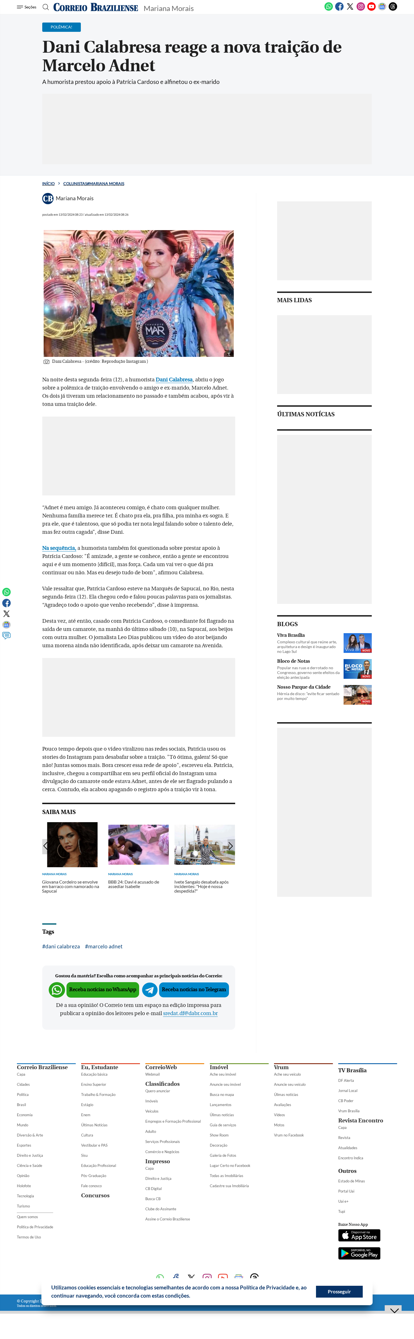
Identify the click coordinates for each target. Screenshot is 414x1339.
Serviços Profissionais (162, 1141)
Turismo (23, 1206)
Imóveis (151, 1101)
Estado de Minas (351, 1181)
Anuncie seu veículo (290, 1084)
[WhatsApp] (328, 9)
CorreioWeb (161, 1067)
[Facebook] (339, 9)
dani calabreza (62, 946)
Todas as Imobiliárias (226, 1175)
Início (48, 183)
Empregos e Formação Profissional (173, 1121)
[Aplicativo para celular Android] (359, 1254)
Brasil (21, 1104)
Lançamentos (221, 1104)
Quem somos (27, 1217)
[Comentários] (6, 638)
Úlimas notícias (222, 1115)
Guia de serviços (223, 1125)
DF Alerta (346, 1080)
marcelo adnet (105, 946)
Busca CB (153, 1198)
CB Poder (345, 1100)
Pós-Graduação (93, 1175)
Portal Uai (346, 1191)
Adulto (150, 1131)
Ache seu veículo (287, 1074)
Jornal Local (347, 1090)
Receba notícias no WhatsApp (102, 990)
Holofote (24, 1186)
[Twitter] (350, 9)
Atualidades (347, 1148)
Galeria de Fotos (223, 1155)
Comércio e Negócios (162, 1151)
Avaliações (282, 1104)
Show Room (219, 1135)
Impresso (157, 1161)
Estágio (87, 1104)
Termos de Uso (29, 1237)
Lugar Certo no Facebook (230, 1165)
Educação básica (94, 1074)
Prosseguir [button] (339, 1291)
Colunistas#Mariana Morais (93, 183)
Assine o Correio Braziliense (167, 1219)
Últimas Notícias (94, 1125)
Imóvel (219, 1067)
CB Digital (153, 1188)
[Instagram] (361, 9)
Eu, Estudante (99, 1067)
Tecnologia (25, 1196)
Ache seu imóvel (223, 1074)
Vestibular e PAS (94, 1145)
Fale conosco (91, 1186)
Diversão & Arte (30, 1135)
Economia (25, 1115)
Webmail (152, 1074)
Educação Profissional (98, 1165)
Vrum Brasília (349, 1111)
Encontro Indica (350, 1158)
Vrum (281, 1067)
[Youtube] (371, 9)
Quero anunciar (157, 1091)
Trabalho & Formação (98, 1094)
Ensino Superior (93, 1084)
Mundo (22, 1125)
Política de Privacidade (35, 1227)
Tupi (341, 1211)
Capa (21, 1074)
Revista (344, 1137)
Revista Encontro (360, 1120)
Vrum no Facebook (289, 1135)
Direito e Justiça (30, 1155)
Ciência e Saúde (29, 1165)
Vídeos (279, 1115)
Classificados (162, 1084)
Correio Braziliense (42, 1067)
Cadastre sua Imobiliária (229, 1186)
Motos (279, 1125)
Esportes (24, 1145)
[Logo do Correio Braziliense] (96, 7)
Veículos (152, 1111)
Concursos (95, 1195)
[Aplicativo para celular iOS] (359, 1236)
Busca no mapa (222, 1094)
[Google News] (382, 9)
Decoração (218, 1145)
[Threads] (393, 9)
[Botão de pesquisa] (44, 7)
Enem (85, 1115)
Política (23, 1094)
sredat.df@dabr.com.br (190, 1013)
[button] (192, 1296)
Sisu (84, 1155)
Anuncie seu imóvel (225, 1084)
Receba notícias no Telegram (194, 990)
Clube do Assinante (160, 1209)
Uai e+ (343, 1201)
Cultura (87, 1135)
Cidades (23, 1084)
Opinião (23, 1175)
